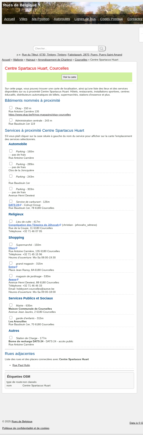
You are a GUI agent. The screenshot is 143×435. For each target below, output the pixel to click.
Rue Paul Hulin (21, 365)
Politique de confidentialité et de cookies (25, 428)
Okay (18, 108)
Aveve (12, 279)
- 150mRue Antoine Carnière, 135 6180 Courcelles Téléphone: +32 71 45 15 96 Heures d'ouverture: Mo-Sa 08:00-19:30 (34, 251)
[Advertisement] (69, 35)
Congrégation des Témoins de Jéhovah (34, 224)
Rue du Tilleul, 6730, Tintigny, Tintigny (44, 54)
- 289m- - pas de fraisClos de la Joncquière (21, 167)
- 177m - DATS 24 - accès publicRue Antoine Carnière (41, 341)
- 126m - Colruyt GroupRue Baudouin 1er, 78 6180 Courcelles (31, 205)
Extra (12, 266)
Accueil (9, 19)
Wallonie (18, 59)
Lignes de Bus (85, 19)
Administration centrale (28, 120)
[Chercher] (102, 48)
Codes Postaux (111, 19)
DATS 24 (14, 204)
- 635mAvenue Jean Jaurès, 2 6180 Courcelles (32, 308)
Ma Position (40, 19)
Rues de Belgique (22, 421)
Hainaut (30, 59)
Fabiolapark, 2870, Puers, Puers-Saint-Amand (95, 54)
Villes (23, 19)
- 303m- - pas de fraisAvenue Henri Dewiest (22, 192)
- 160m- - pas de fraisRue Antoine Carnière (21, 154)
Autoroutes (62, 19)
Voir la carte (69, 77)
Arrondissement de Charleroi (55, 59)
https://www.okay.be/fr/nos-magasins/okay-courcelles (40, 114)
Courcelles (81, 59)
